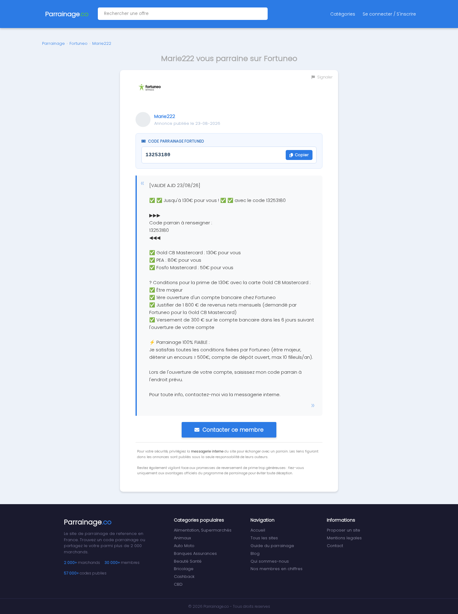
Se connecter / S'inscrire (389, 14)
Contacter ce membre (233, 430)
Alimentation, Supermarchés (202, 530)
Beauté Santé (188, 561)
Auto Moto (184, 546)
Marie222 (101, 43)
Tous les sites (264, 538)
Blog (255, 553)
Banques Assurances (195, 553)
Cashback (184, 576)
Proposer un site (343, 530)
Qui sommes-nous (269, 561)
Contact (335, 546)
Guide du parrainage (272, 546)
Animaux (182, 538)
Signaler (324, 77)
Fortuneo (78, 43)
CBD (178, 584)
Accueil (257, 530)
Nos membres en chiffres (276, 569)
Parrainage (53, 43)
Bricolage (183, 569)
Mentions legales (344, 538)
